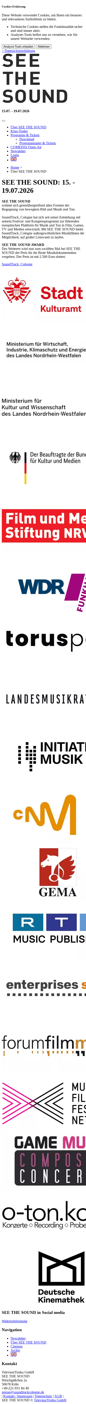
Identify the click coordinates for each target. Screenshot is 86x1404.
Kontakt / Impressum (17, 1396)
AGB (58, 1396)
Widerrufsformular (14, 1321)
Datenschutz (43, 1396)
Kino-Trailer (19, 131)
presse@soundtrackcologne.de (23, 1392)
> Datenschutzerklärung (18, 51)
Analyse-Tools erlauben (18, 46)
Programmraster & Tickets (37, 143)
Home (15, 167)
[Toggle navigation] (3, 121)
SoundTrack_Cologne (17, 264)
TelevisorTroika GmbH (50, 1400)
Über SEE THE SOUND (28, 127)
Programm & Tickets (25, 135)
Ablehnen (44, 46)
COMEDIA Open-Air (26, 147)
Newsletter (18, 151)
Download (26, 139)
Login (15, 155)
